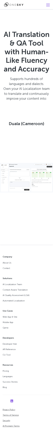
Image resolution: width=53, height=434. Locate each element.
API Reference (9, 349)
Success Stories (10, 382)
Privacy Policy (9, 409)
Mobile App (8, 322)
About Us (7, 263)
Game (5, 328)
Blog (5, 387)
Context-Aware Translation (15, 290)
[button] (47, 5)
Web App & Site (10, 317)
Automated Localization (14, 300)
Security (6, 420)
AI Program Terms (11, 426)
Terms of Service (11, 415)
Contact (6, 268)
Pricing (6, 371)
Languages (8, 376)
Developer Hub (10, 344)
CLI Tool (6, 355)
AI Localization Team (12, 284)
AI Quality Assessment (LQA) (16, 295)
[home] (13, 4)
